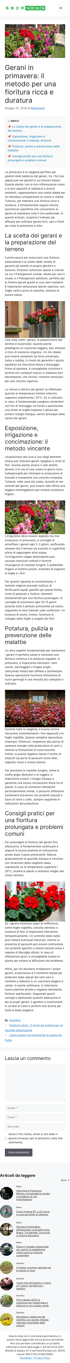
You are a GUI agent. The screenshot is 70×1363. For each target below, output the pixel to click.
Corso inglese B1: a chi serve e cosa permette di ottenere (33, 1213)
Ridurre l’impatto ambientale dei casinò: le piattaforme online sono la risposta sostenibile (32, 1251)
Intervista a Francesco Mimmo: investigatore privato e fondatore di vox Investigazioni (33, 1195)
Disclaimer (26, 1357)
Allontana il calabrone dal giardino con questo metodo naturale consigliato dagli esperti (32, 1321)
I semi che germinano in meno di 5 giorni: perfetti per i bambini (33, 1285)
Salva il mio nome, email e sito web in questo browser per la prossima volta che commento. (35, 1138)
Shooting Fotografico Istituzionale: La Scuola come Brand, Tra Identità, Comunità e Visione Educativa (33, 1231)
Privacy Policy (42, 1357)
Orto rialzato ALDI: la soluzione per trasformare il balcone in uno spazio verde (32, 1302)
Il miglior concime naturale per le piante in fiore (33, 1269)
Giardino (15, 1020)
